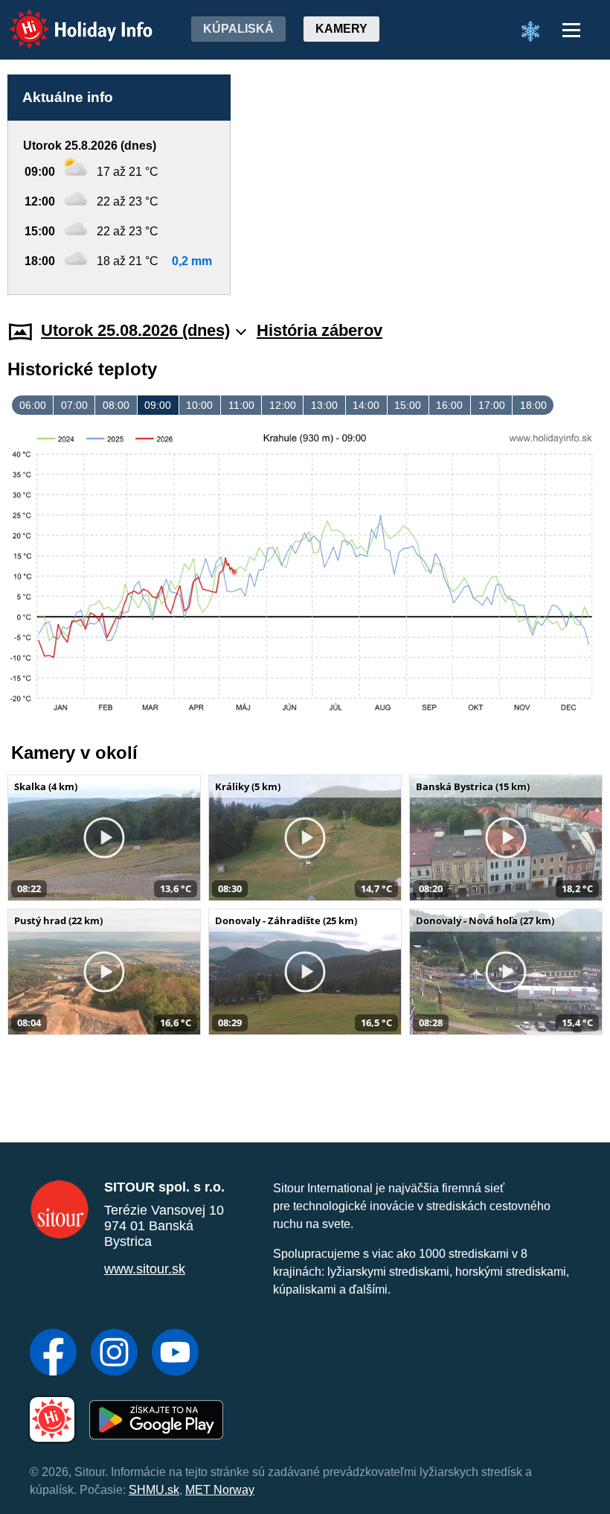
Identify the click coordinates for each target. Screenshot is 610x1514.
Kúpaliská (238, 28)
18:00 (533, 405)
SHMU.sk (154, 1489)
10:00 (199, 405)
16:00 (449, 405)
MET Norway (219, 1489)
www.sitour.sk (144, 1269)
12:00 (282, 405)
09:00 (157, 405)
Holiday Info (67, 19)
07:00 (74, 405)
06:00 (32, 405)
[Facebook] (53, 1354)
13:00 (324, 405)
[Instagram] (114, 1354)
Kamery (341, 28)
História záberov (319, 330)
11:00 (241, 405)
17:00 (491, 405)
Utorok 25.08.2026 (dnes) (135, 330)
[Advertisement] (424, 184)
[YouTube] (175, 1354)
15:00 (407, 405)
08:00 (116, 405)
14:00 (366, 405)
